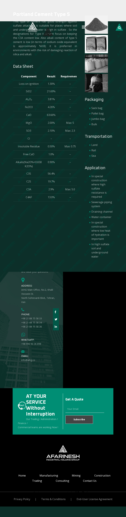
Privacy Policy (22, 499)
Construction (102, 475)
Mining (76, 475)
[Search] (119, 27)
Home (22, 475)
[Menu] (83, 27)
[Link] (33, 27)
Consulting (62, 481)
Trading (37, 481)
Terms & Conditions (53, 499)
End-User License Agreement (94, 499)
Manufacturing (49, 475)
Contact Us (89, 481)
